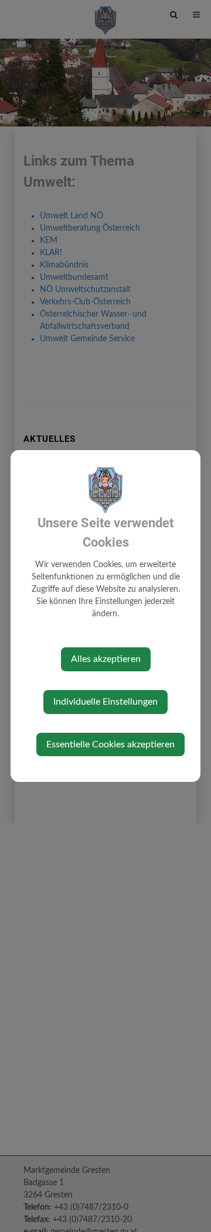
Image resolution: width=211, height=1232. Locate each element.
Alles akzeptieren (106, 659)
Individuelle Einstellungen (105, 701)
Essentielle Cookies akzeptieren (110, 744)
